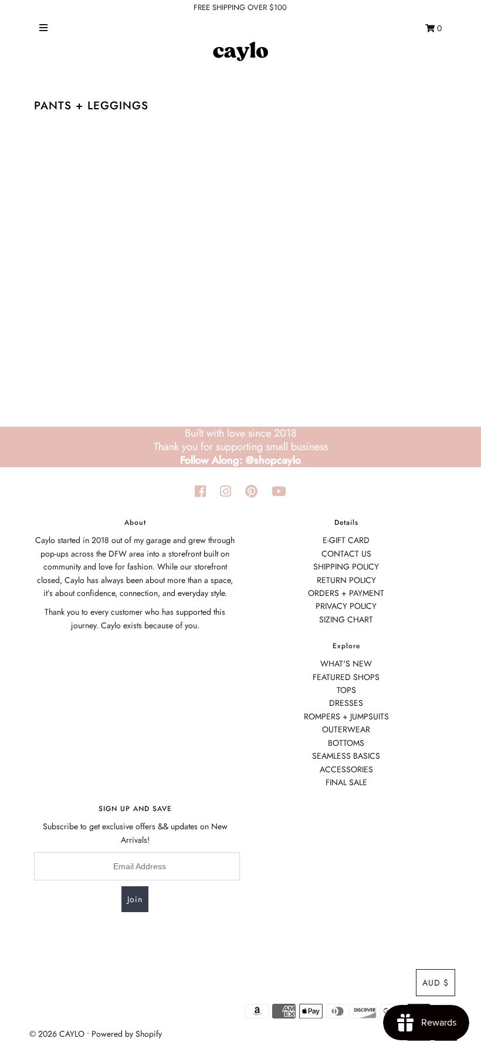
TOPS (346, 690)
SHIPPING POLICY (346, 566)
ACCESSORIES (346, 769)
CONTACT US (346, 553)
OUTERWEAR (346, 729)
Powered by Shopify (127, 1034)
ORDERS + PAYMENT (346, 593)
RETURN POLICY (346, 580)
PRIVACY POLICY (346, 606)
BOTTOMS (346, 743)
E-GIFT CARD (346, 540)
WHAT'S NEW (346, 663)
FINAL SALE (346, 782)
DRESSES (346, 703)
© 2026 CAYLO (56, 1034)
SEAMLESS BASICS (346, 756)
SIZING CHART (346, 619)
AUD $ (435, 983)
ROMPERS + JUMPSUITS (346, 716)
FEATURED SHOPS (346, 677)
